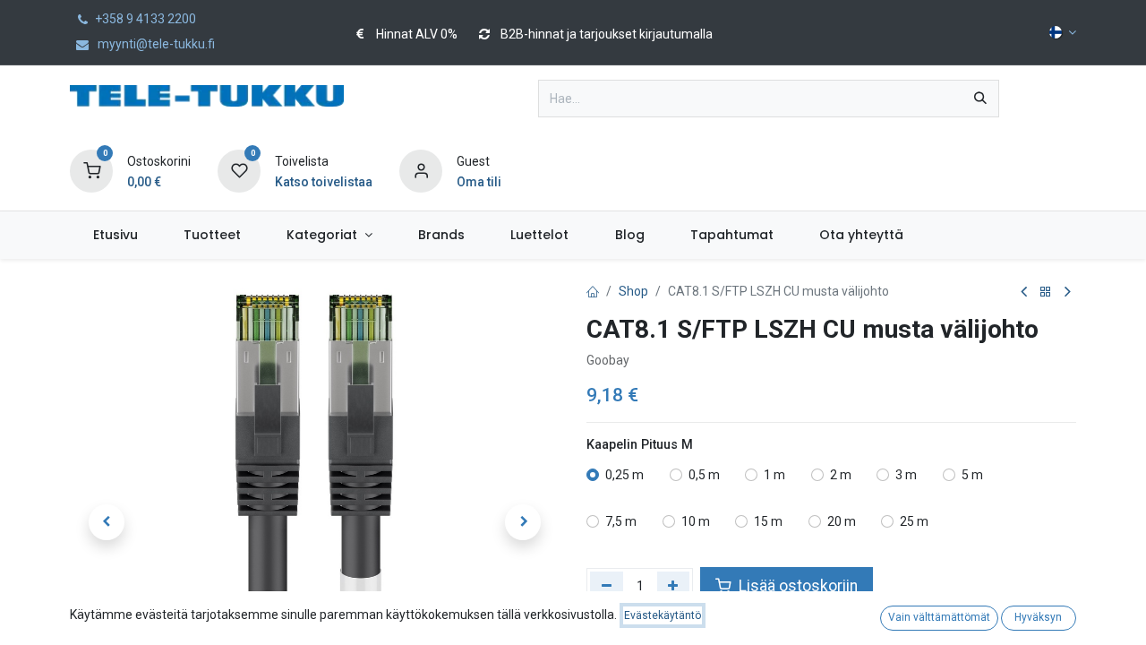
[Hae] (980, 98)
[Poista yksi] (606, 586)
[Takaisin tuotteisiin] (1045, 292)
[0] (91, 170)
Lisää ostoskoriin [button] (796, 586)
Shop (633, 291)
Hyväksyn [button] (1038, 617)
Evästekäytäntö (662, 615)
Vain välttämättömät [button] (939, 617)
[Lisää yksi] (673, 586)
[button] (106, 522)
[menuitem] (115, 235)
